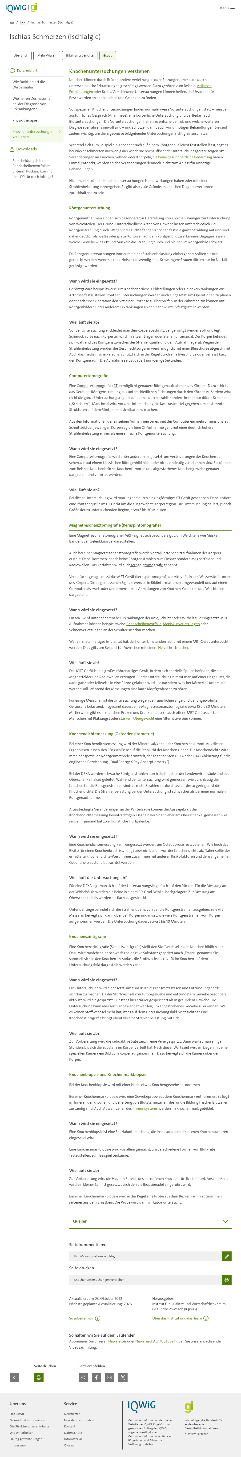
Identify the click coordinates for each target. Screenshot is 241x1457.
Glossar (69, 1445)
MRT (128, 535)
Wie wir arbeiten (21, 1432)
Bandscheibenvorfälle (143, 623)
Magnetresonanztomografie (100, 535)
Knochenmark (184, 1096)
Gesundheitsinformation (27, 1420)
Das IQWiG (17, 1414)
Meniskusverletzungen (181, 623)
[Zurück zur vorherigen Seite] (14, 1377)
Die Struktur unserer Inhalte (29, 1426)
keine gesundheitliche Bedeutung (185, 157)
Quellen (80, 1221)
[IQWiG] (141, 1407)
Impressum (18, 1445)
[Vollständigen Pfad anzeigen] (22, 22)
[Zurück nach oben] (227, 1396)
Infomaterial (73, 1439)
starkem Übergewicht (136, 718)
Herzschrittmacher (173, 647)
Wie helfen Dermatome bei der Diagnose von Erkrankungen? (31, 103)
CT (115, 385)
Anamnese (117, 115)
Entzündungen (81, 91)
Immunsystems (145, 1108)
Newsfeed (143, 1341)
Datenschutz (73, 1432)
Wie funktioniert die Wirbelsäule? (28, 84)
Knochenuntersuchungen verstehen (32, 134)
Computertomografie (94, 385)
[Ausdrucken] (39, 1377)
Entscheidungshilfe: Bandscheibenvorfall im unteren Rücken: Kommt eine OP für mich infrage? (32, 168)
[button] (83, 1377)
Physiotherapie (24, 120)
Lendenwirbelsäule (200, 773)
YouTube (166, 1341)
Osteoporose (173, 844)
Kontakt (69, 1426)
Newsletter (117, 1341)
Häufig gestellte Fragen (26, 1439)
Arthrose (204, 85)
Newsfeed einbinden (79, 1420)
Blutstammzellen (154, 1102)
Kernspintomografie (146, 564)
